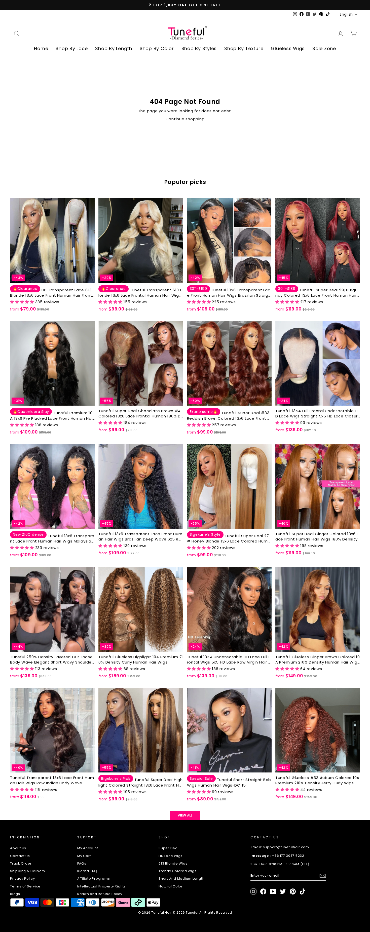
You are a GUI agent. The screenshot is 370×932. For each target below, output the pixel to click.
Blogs (15, 894)
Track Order (20, 863)
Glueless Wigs (288, 48)
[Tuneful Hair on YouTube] (273, 891)
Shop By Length (113, 48)
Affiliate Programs (93, 878)
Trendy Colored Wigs (177, 871)
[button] (22, 301)
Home (41, 48)
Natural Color (171, 886)
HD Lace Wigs (170, 856)
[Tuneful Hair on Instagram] (253, 891)
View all (185, 815)
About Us (18, 848)
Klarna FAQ (87, 871)
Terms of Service (25, 886)
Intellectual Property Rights (101, 886)
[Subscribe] (322, 876)
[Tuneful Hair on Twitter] (283, 891)
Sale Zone (324, 48)
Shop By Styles (199, 48)
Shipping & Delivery (27, 871)
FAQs (81, 863)
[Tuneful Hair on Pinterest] (293, 891)
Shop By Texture (243, 48)
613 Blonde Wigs (173, 863)
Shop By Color (157, 48)
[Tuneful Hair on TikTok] (303, 891)
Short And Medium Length (181, 878)
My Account (87, 848)
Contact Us (20, 856)
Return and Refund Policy (99, 894)
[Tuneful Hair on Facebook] (263, 891)
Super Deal (169, 848)
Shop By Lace (72, 48)
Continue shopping (185, 119)
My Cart (84, 856)
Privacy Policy (22, 878)
